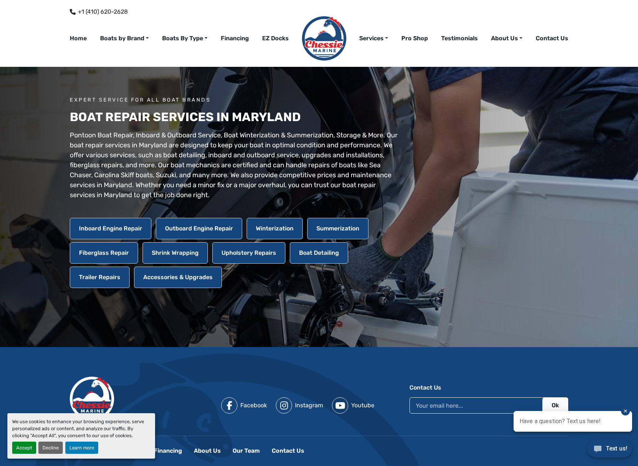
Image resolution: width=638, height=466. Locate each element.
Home (78, 38)
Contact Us (552, 38)
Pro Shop (414, 38)
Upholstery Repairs (249, 252)
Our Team (246, 450)
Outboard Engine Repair (199, 228)
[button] (373, 38)
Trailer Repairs (99, 277)
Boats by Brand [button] (122, 38)
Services (371, 38)
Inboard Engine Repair (110, 228)
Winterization (275, 228)
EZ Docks (275, 38)
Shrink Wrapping (175, 252)
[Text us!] (610, 450)
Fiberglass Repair (104, 252)
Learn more (81, 447)
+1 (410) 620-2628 (103, 11)
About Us (504, 38)
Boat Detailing (319, 252)
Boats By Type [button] (182, 38)
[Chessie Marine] (92, 398)
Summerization (337, 228)
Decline (50, 447)
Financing (235, 38)
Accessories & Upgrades (178, 277)
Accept (24, 447)
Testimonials (459, 38)
